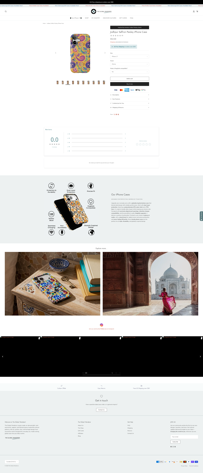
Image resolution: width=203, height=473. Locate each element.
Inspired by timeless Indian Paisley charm (129, 27)
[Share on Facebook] (116, 114)
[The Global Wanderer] (101, 11)
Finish (112, 61)
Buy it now (130, 84)
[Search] (6, 11)
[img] (115, 36)
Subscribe (175, 442)
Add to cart (129, 79)
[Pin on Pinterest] (118, 114)
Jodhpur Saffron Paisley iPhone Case (55, 23)
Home (44, 23)
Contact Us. (101, 410)
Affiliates (80, 433)
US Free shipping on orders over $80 (101, 2)
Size (111, 53)
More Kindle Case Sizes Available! (12, 6)
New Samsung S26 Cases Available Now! (41, 6)
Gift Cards (81, 431)
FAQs (131, 18)
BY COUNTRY (96, 18)
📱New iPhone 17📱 (76, 18)
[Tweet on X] (114, 114)
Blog (79, 436)
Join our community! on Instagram (101, 329)
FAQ (129, 425)
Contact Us (131, 433)
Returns (130, 431)
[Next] (200, 356)
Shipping (112, 42)
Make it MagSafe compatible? (118, 68)
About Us (80, 425)
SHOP (86, 18)
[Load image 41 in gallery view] (80, 52)
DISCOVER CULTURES (109, 18)
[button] (96, 134)
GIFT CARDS (123, 18)
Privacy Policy (184, 466)
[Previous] (2, 356)
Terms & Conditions (193, 466)
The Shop (80, 428)
